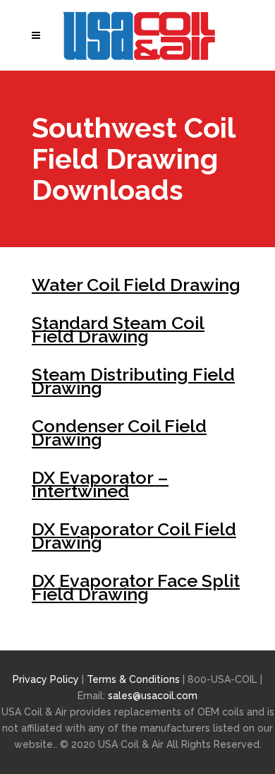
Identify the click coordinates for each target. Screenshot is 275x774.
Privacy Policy (46, 679)
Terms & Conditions (135, 679)
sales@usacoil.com (152, 695)
